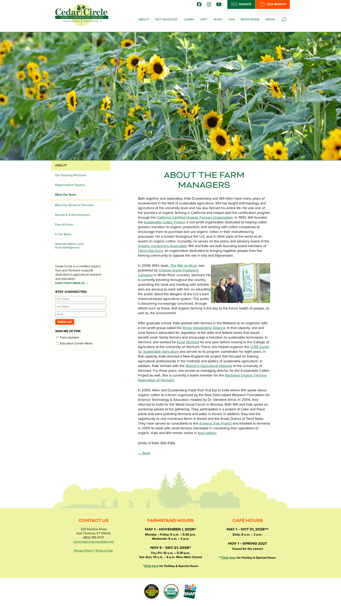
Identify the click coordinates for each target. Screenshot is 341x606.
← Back (144, 453)
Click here (151, 566)
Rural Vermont (188, 342)
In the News (63, 234)
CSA (231, 20)
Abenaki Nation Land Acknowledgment (69, 245)
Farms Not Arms (150, 250)
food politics (207, 433)
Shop (218, 20)
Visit (203, 20)
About (144, 20)
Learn (189, 20)
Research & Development (72, 215)
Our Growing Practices (70, 175)
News (270, 20)
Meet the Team (65, 195)
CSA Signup (276, 4)
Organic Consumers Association (162, 246)
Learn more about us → (72, 283)
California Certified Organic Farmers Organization (195, 217)
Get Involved (166, 20)
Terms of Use (104, 551)
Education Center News (76, 343)
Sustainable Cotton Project (164, 222)
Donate (245, 4)
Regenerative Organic (70, 185)
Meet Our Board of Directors (74, 205)
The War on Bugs (183, 265)
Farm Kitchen (64, 225)
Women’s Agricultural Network (208, 366)
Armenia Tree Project (215, 423)
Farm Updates (69, 337)
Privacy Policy (83, 551)
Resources (250, 20)
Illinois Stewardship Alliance (204, 328)
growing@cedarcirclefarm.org (93, 542)
